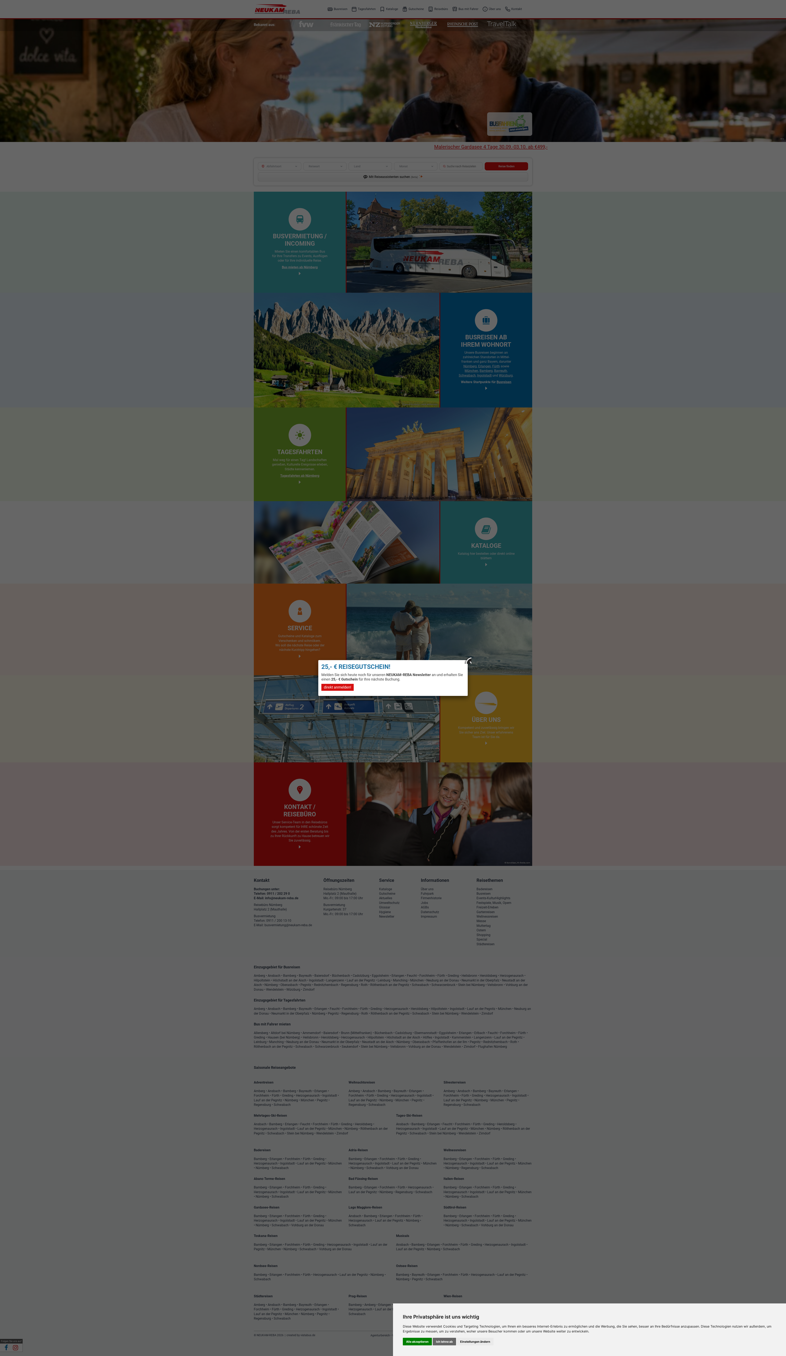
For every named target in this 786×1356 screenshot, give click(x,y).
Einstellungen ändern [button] (475, 1341)
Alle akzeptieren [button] (417, 1341)
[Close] (467, 660)
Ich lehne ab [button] (444, 1341)
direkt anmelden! (337, 687)
